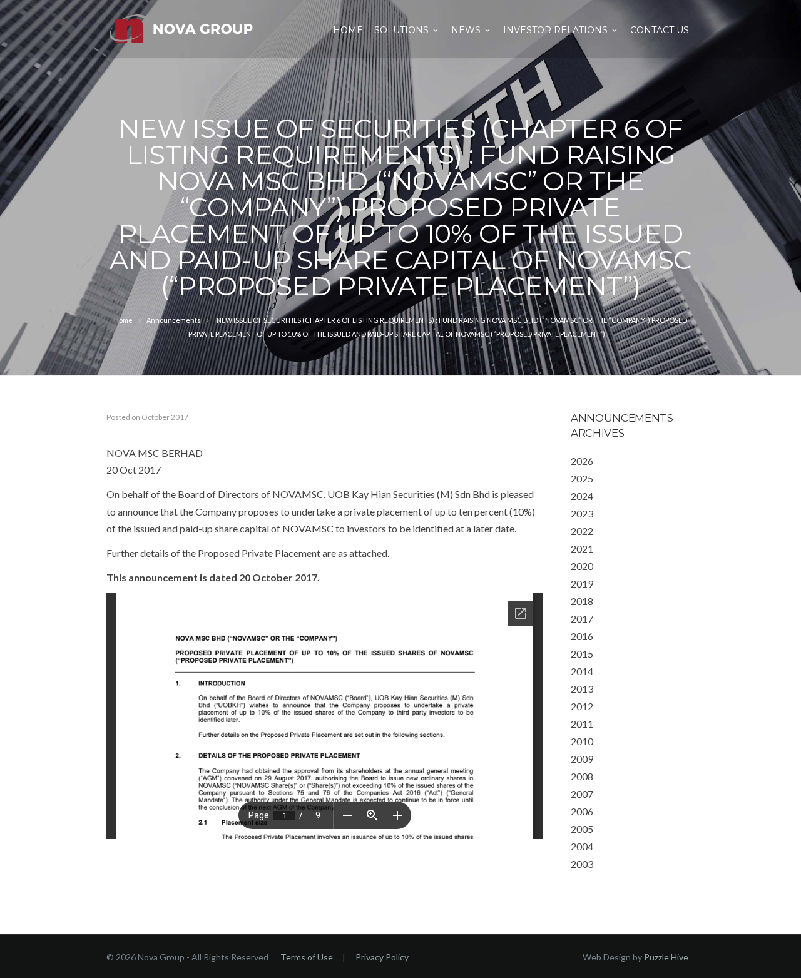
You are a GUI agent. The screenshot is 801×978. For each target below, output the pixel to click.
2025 (582, 478)
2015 (582, 654)
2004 (582, 846)
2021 (582, 548)
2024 (582, 496)
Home (348, 30)
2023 (582, 513)
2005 (582, 829)
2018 (582, 601)
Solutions (401, 30)
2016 (582, 636)
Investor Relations (555, 30)
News (466, 30)
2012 (582, 706)
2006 (582, 811)
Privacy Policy (382, 957)
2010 (582, 741)
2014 (582, 671)
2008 (582, 776)
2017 (582, 618)
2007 (582, 794)
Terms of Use (306, 957)
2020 (582, 566)
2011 (582, 724)
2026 (582, 461)
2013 (582, 689)
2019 (582, 583)
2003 (582, 864)
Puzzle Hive (666, 957)
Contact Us (659, 30)
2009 (582, 759)
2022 (582, 531)
